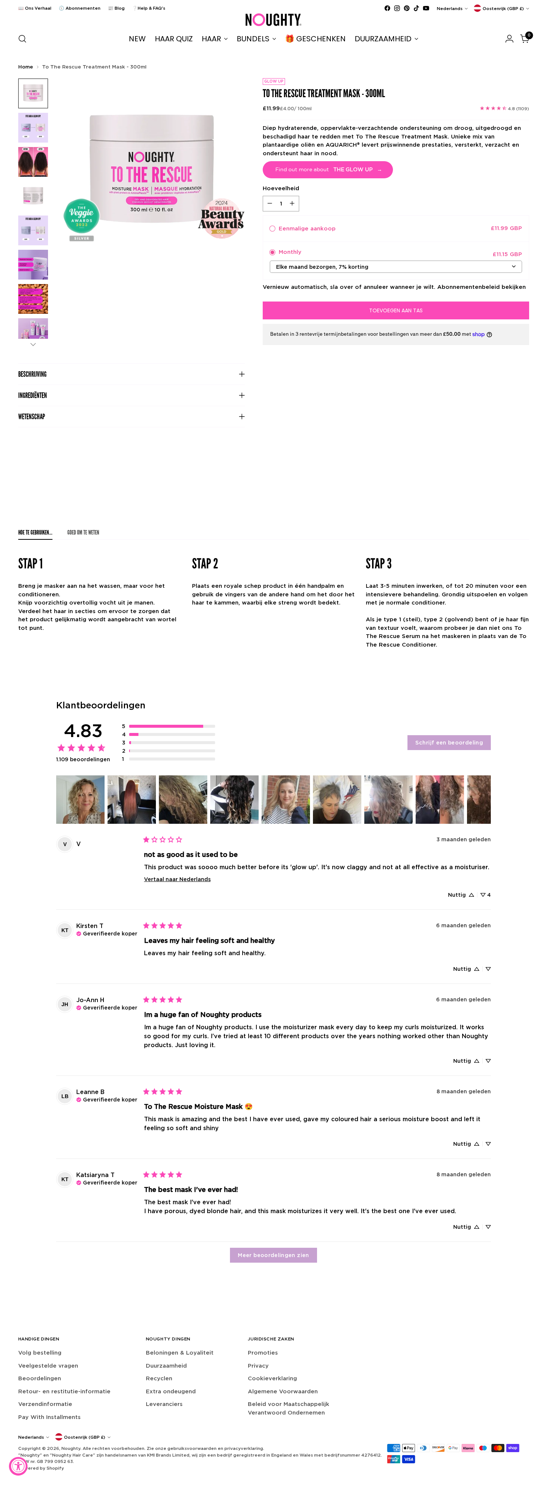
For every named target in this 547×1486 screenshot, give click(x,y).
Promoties (263, 1352)
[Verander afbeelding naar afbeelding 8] (33, 333)
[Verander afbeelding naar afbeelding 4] (33, 196)
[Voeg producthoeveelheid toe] (292, 203)
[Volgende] (33, 344)
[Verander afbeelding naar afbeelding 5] (33, 230)
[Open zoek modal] (22, 38)
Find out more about (328, 170)
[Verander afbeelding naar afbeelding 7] (33, 299)
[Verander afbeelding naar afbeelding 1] (33, 93)
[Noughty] (273, 19)
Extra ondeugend (171, 1391)
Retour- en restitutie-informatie (64, 1391)
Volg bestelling (39, 1352)
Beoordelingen (39, 1378)
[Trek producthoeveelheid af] (269, 203)
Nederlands (450, 8)
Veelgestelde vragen (48, 1365)
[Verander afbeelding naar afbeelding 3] (33, 162)
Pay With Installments (49, 1416)
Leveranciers (164, 1403)
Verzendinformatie (45, 1403)
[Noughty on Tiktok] (416, 8)
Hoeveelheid (281, 188)
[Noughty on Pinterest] (406, 8)
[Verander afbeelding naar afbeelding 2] (33, 128)
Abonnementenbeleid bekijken (481, 286)
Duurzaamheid (166, 1365)
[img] (106, 932)
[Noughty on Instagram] (397, 8)
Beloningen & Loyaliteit (180, 1352)
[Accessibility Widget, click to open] (18, 1466)
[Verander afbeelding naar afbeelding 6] (33, 265)
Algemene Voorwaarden (283, 1391)
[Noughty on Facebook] (387, 8)
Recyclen (159, 1378)
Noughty (70, 1448)
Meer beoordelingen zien (273, 1255)
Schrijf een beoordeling (449, 742)
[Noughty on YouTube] (426, 8)
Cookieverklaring (272, 1378)
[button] (168, 726)
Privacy (258, 1365)
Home (25, 67)
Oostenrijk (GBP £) (503, 8)
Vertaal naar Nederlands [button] (177, 879)
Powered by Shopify (41, 1468)
